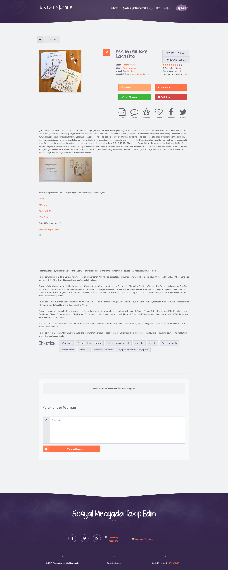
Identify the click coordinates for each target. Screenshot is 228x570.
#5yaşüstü (67, 343)
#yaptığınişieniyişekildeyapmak (133, 349)
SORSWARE (174, 563)
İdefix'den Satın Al (177, 59)
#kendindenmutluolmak (118, 343)
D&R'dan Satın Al (176, 53)
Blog (158, 8)
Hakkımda (114, 8)
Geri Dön (52, 39)
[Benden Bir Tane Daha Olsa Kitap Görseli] (106, 52)
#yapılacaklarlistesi (103, 349)
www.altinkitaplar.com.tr (140, 74)
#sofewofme (68, 349)
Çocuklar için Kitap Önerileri (135, 8)
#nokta (152, 343)
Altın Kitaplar (131, 71)
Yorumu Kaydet (75, 449)
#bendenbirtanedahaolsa (89, 343)
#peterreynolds (169, 343)
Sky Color (44, 217)
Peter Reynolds (129, 64)
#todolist (84, 349)
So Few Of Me (46, 211)
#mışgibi (139, 343)
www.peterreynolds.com (49, 229)
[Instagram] (97, 538)
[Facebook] (72, 538)
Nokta (43, 198)
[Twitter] (85, 538)
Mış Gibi (44, 205)
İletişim (167, 8)
